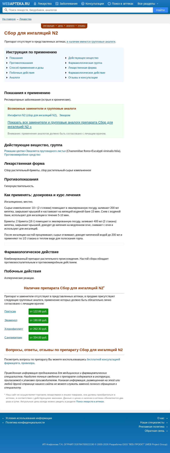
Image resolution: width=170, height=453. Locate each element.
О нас (160, 418)
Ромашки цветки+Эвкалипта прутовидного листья (35, 151)
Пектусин (10, 311)
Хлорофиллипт (13, 328)
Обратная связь (154, 430)
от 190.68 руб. (38, 320)
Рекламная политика (151, 426)
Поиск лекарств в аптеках (90, 401)
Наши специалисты (152, 422)
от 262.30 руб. (38, 328)
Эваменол (10, 320)
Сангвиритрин (13, 337)
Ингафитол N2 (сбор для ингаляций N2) (32, 115)
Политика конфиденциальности (25, 422)
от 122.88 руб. (38, 311)
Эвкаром (64, 115)
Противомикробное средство (22, 154)
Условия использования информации (29, 418)
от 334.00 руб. (38, 337)
